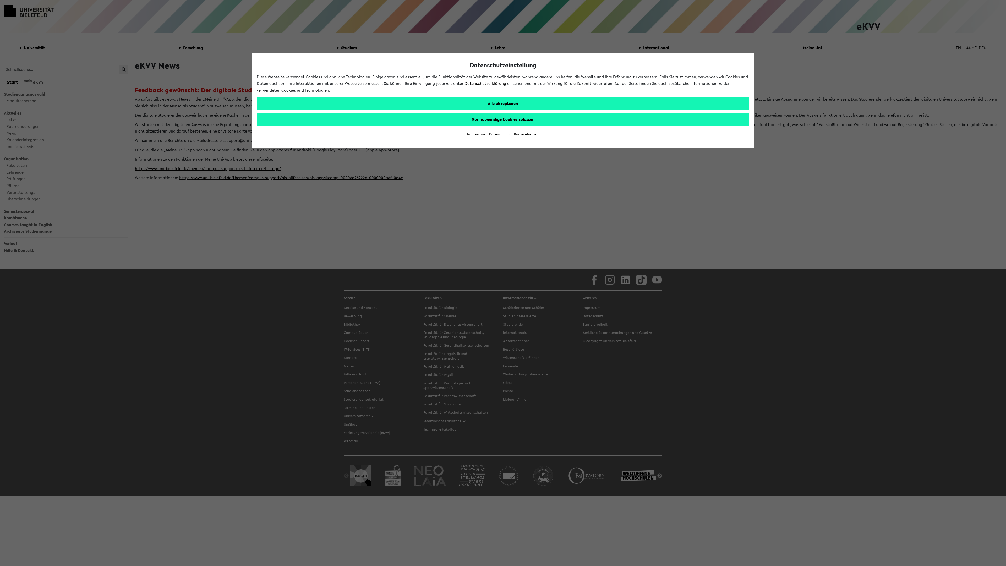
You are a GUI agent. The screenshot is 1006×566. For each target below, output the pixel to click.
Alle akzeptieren (503, 103)
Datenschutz (499, 134)
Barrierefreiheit (526, 134)
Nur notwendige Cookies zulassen (503, 119)
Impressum (476, 134)
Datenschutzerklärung (485, 83)
